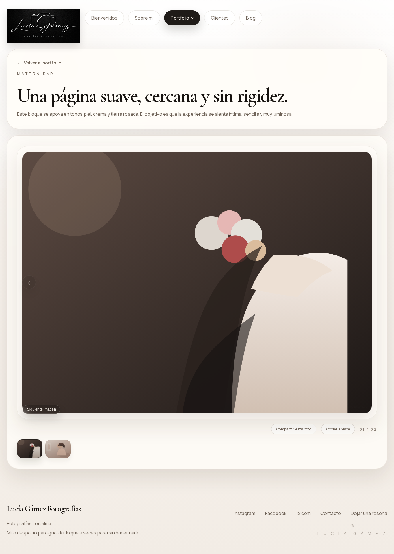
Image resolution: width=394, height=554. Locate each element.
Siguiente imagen (41, 409)
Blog (251, 18)
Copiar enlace (338, 429)
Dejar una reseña (369, 513)
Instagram (244, 513)
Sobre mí (144, 18)
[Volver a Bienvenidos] (43, 26)
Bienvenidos (104, 18)
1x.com (303, 513)
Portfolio (180, 18)
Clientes (220, 18)
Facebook (275, 513)
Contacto (330, 513)
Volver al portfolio (42, 63)
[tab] (29, 448)
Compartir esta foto (293, 429)
